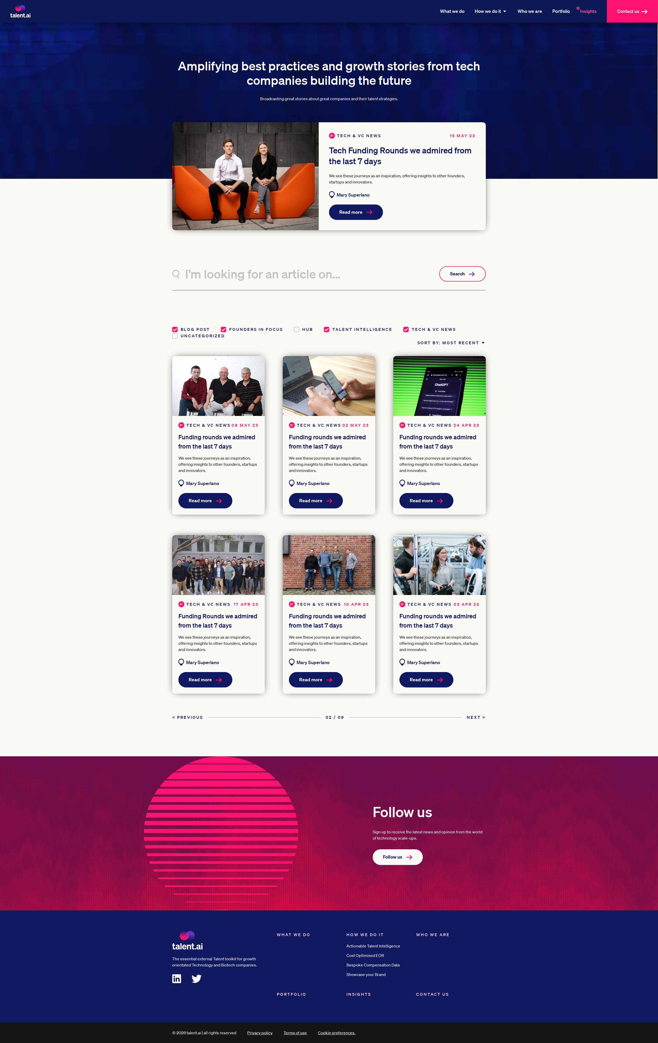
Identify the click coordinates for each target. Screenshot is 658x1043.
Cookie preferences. (336, 1032)
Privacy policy (259, 1032)
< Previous (187, 717)
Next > (476, 717)
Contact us (628, 11)
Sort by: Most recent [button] (448, 342)
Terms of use (295, 1032)
